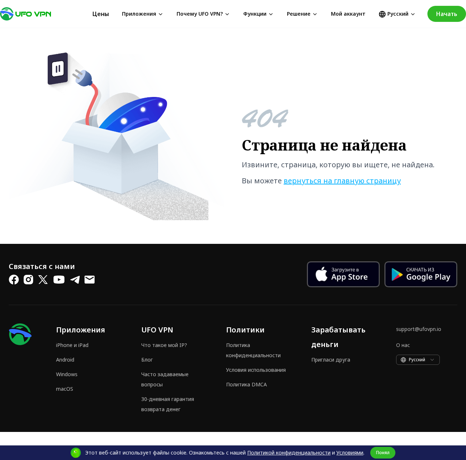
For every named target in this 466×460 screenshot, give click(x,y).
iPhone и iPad (72, 345)
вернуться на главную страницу (342, 181)
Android (65, 359)
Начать (446, 14)
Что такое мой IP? (164, 345)
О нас (403, 345)
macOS (64, 388)
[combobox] (418, 360)
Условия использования (256, 369)
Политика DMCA (246, 384)
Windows (67, 374)
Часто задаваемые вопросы (165, 379)
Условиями (349, 452)
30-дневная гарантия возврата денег (167, 404)
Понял (383, 452)
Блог (147, 359)
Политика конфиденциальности (253, 350)
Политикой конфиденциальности (289, 452)
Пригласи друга (330, 359)
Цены (100, 14)
